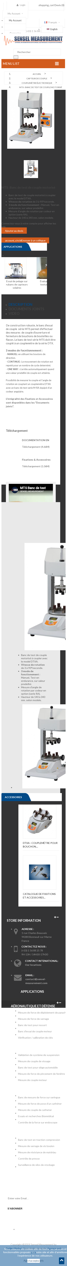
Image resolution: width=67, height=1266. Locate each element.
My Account (15, 20)
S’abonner (15, 1208)
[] (16, 57)
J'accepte (33, 1260)
